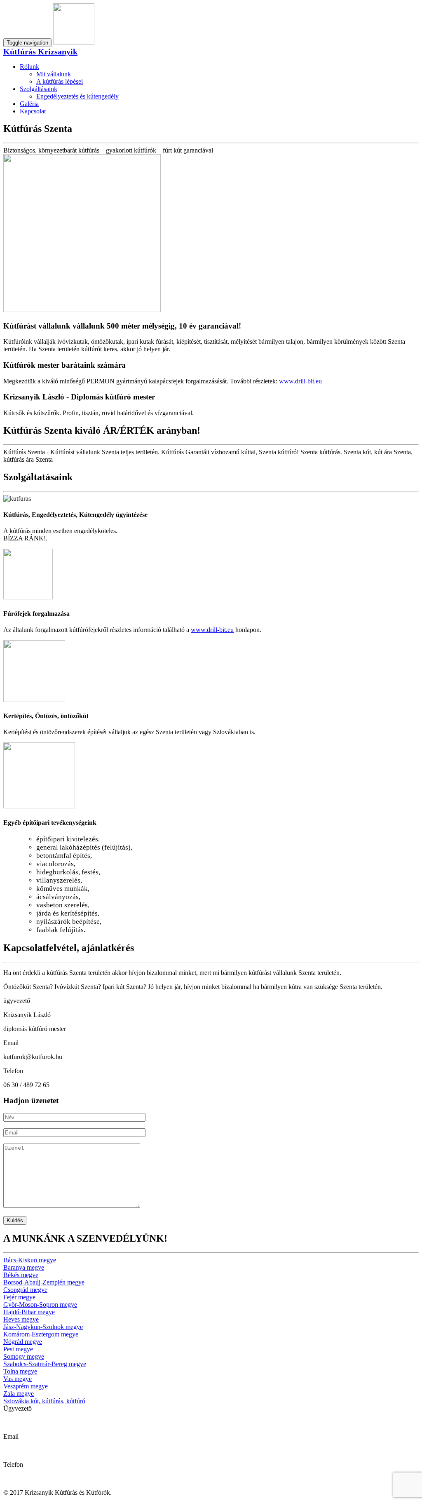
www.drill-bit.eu (300, 381)
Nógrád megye (22, 1341)
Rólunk (29, 66)
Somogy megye (23, 1356)
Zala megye (18, 1393)
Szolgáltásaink (38, 88)
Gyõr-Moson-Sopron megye (40, 1304)
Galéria (29, 103)
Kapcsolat (33, 111)
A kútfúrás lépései (59, 81)
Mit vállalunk (53, 73)
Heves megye (21, 1319)
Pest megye (18, 1349)
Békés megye (20, 1274)
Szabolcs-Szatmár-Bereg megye (44, 1363)
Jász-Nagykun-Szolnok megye (43, 1326)
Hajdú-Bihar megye (29, 1311)
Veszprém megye (25, 1386)
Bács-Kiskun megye (29, 1259)
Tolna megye (20, 1371)
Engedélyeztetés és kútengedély (77, 96)
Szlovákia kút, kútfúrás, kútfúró (44, 1400)
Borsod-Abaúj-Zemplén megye (43, 1282)
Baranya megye (23, 1267)
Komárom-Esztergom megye (40, 1334)
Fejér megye (19, 1297)
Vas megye (17, 1378)
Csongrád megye (25, 1289)
